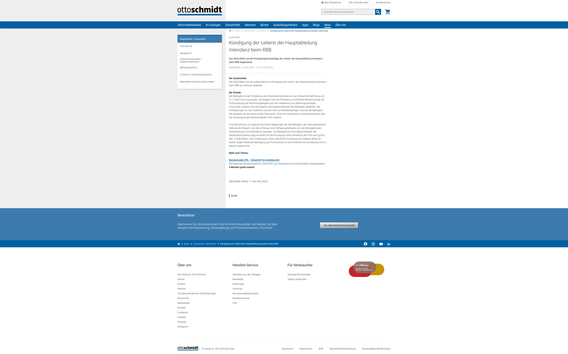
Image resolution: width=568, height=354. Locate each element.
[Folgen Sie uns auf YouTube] (381, 244)
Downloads (238, 284)
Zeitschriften (232, 25)
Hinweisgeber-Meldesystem (376, 348)
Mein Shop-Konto (332, 2)
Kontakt (182, 307)
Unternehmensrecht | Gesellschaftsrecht (190, 60)
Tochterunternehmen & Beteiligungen (197, 293)
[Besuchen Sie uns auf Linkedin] (387, 244)
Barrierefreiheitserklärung (343, 348)
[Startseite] (188, 349)
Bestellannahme (241, 298)
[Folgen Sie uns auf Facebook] (365, 244)
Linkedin (182, 317)
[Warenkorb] (387, 12)
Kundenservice (383, 2)
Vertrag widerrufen (297, 279)
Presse (181, 279)
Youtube (182, 322)
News (327, 25)
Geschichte (183, 298)
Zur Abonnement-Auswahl (339, 225)
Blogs (316, 25)
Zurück (234, 195)
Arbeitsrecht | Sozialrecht (255, 31)
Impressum (287, 348)
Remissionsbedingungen (245, 293)
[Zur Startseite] (230, 31)
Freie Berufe (186, 46)
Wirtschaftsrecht (188, 67)
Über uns (340, 25)
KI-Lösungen (213, 25)
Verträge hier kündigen (299, 274)
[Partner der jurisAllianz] (366, 269)
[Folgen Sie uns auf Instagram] (373, 244)
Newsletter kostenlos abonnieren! (197, 81)
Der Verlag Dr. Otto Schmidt (192, 274)
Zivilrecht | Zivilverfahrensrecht (196, 74)
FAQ (235, 303)
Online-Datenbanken (189, 25)
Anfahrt (181, 284)
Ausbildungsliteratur (285, 25)
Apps (305, 25)
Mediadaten (184, 303)
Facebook (183, 312)
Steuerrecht (186, 53)
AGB (321, 348)
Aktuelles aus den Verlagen (247, 274)
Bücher (264, 25)
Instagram (183, 326)
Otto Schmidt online (358, 2)
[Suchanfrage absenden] (378, 12)
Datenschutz (305, 348)
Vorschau (237, 288)
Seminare (250, 25)
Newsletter (238, 279)
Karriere (181, 288)
